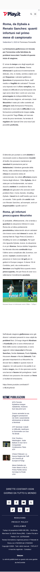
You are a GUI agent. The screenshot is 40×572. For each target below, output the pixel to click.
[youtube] (23, 502)
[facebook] (16, 502)
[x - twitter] (31, 502)
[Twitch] (20, 510)
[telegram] (27, 510)
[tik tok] (12, 510)
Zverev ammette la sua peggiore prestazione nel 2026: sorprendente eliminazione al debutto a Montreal (20, 418)
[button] (31, 14)
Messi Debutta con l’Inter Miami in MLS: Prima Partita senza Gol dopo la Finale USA (19, 469)
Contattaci (27, 549)
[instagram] (9, 502)
